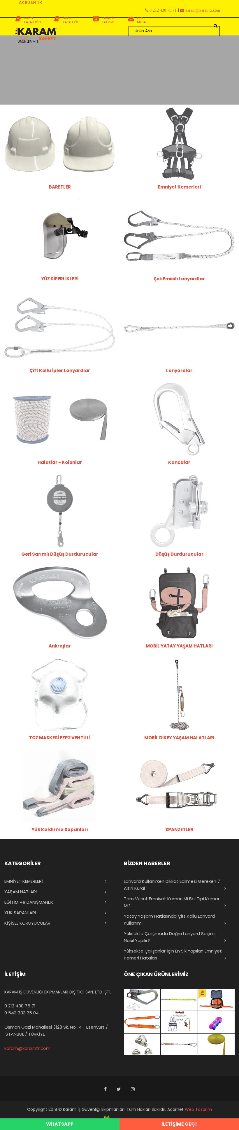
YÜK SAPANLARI (20, 913)
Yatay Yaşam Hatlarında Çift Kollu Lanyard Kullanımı (169, 919)
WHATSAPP (59, 1124)
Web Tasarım (198, 1109)
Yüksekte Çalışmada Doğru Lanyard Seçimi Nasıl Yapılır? (169, 937)
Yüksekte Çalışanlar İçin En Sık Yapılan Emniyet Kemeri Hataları (173, 954)
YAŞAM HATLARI (20, 892)
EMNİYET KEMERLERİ (23, 881)
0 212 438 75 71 (20, 1006)
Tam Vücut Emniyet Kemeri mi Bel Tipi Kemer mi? (171, 902)
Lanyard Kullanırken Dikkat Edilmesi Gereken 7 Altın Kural (172, 884)
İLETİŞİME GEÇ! (179, 1124)
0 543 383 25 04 (21, 1013)
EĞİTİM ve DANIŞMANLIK (28, 902)
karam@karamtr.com (27, 1048)
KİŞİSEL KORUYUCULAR (27, 923)
